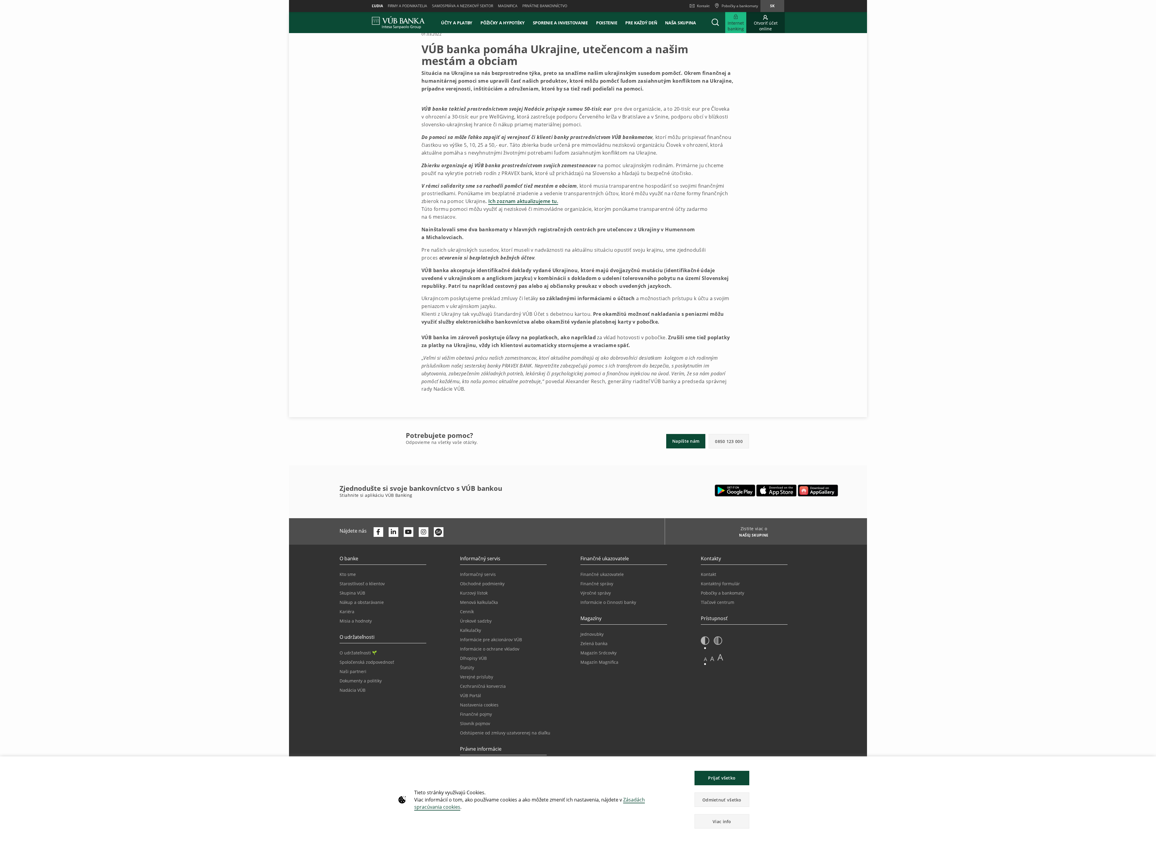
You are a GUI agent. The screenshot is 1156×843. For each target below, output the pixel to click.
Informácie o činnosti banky (608, 602)
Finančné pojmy (476, 714)
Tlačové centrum (717, 602)
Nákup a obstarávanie (362, 602)
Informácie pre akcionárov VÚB (491, 639)
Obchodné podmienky (482, 583)
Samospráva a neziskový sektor (462, 5)
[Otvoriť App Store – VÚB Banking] (776, 491)
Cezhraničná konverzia (483, 686)
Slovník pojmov (475, 723)
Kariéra (347, 611)
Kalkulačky (470, 630)
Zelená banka (594, 643)
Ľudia (377, 5)
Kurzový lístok (474, 593)
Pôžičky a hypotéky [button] (502, 23)
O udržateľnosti (355, 653)
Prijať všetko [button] (721, 778)
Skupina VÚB (352, 593)
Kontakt (703, 5)
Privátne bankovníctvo (544, 5)
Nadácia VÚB (352, 690)
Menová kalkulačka (479, 602)
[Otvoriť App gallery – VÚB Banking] (818, 491)
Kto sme (348, 574)
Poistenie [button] (606, 23)
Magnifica (507, 5)
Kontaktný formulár (720, 583)
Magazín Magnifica (599, 662)
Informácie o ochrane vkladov (489, 649)
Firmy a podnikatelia (407, 5)
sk (772, 5)
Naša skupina (680, 23)
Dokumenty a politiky (361, 681)
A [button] (705, 659)
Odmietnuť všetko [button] (721, 800)
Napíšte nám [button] (685, 441)
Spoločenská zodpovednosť (367, 662)
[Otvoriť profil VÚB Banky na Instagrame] (423, 532)
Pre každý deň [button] (641, 23)
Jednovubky (592, 634)
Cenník (467, 611)
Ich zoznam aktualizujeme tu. (523, 201)
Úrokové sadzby (476, 621)
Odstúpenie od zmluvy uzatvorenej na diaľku (505, 733)
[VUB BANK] (398, 22)
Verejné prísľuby (476, 677)
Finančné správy (596, 583)
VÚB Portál (470, 695)
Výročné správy (595, 593)
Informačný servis (478, 574)
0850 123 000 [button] (729, 441)
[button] (715, 22)
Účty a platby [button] (456, 23)
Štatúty (467, 667)
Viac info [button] (722, 821)
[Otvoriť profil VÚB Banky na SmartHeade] (438, 532)
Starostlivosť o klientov (362, 583)
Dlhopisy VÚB (473, 658)
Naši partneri (353, 671)
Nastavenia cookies (479, 705)
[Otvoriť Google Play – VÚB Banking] (735, 491)
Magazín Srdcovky (598, 653)
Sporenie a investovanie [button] (560, 23)
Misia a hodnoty (356, 621)
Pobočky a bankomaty (722, 593)
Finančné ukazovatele (602, 574)
